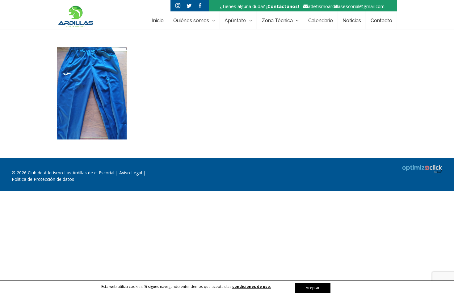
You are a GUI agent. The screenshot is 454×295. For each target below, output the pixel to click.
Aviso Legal (131, 173)
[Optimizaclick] (425, 169)
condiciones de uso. (251, 286)
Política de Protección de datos (43, 179)
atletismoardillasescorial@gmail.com (346, 6)
